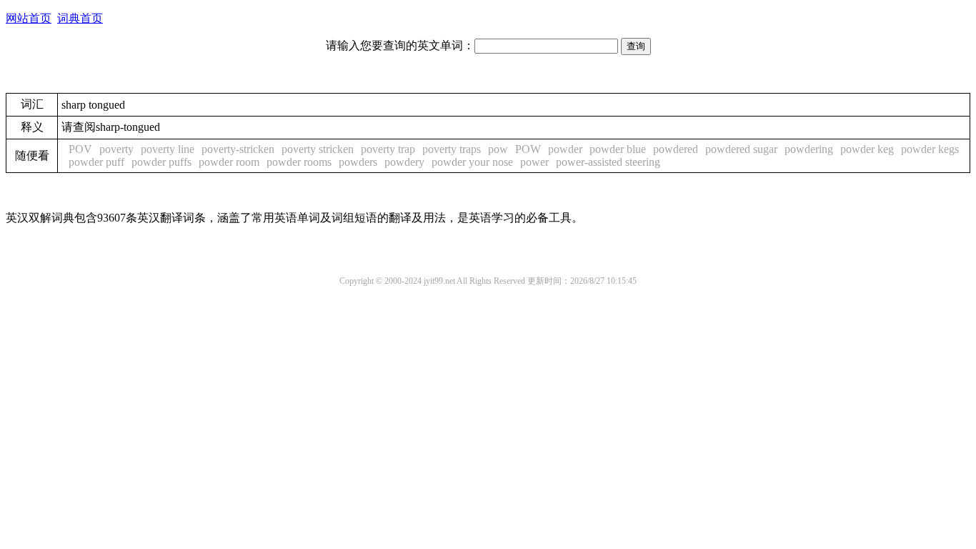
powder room (229, 162)
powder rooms (299, 162)
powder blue (617, 149)
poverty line (167, 149)
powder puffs (161, 162)
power (534, 162)
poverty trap (388, 149)
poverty (116, 149)
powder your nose (472, 162)
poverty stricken (318, 149)
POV (80, 149)
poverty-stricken (237, 149)
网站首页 (28, 18)
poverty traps (451, 149)
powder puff (96, 162)
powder (565, 149)
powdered (675, 149)
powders (358, 162)
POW (528, 149)
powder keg (867, 149)
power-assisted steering (608, 162)
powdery (404, 162)
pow (498, 149)
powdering (809, 149)
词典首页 (80, 18)
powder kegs (930, 149)
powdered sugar (741, 149)
